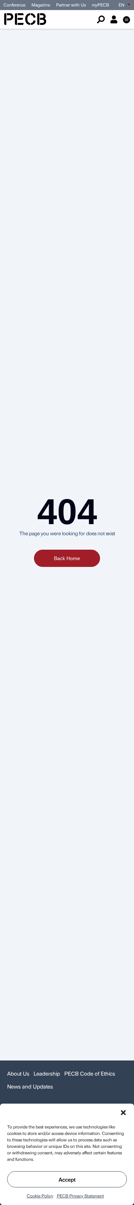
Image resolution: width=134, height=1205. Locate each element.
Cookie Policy (40, 1196)
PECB (100, 5)
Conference (14, 5)
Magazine (40, 5)
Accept (67, 1179)
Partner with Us (71, 5)
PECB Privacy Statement (80, 1196)
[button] (123, 1112)
